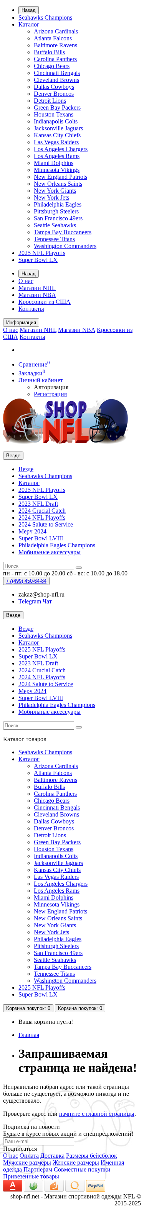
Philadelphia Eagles (57, 204)
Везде (25, 469)
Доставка (52, 1155)
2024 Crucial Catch (42, 510)
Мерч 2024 (32, 531)
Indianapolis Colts (56, 121)
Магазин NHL (37, 288)
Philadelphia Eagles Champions (56, 545)
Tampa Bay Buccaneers (62, 232)
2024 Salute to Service (45, 524)
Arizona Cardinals (56, 31)
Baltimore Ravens (55, 45)
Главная (28, 1035)
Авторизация (51, 387)
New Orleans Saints (58, 183)
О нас (25, 281)
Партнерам (37, 1169)
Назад (29, 10)
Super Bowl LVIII (40, 538)
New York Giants (55, 190)
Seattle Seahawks (55, 225)
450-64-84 (26, 581)
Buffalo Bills (49, 52)
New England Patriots (60, 176)
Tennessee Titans (54, 239)
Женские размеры (76, 1162)
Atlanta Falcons (53, 38)
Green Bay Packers (57, 107)
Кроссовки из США (44, 301)
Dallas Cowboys (54, 86)
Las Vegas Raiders (56, 142)
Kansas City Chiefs (57, 135)
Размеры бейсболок (91, 1155)
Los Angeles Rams (56, 156)
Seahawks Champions (45, 17)
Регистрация (50, 394)
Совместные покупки (82, 1169)
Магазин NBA (37, 295)
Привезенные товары (31, 1176)
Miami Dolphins (53, 163)
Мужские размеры (27, 1162)
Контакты (31, 308)
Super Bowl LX (38, 260)
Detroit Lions (50, 100)
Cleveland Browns (56, 80)
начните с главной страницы (96, 1113)
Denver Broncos (54, 93)
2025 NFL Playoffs (41, 253)
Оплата (29, 1155)
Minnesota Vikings (56, 170)
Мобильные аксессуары (49, 552)
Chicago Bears (52, 66)
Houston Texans (53, 114)
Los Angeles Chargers (61, 149)
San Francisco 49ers (58, 218)
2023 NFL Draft (38, 503)
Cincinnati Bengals (57, 73)
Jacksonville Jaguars (58, 128)
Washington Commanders (65, 246)
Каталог (29, 24)
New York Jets (51, 197)
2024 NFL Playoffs (41, 517)
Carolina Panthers (55, 59)
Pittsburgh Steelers (56, 211)
